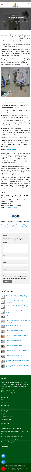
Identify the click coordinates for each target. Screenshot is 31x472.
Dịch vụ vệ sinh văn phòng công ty (15, 355)
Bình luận (5, 242)
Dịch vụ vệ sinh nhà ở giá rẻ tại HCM (15, 330)
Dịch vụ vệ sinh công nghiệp (13, 316)
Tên (4, 255)
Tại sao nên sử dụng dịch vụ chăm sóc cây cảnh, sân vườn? (17, 301)
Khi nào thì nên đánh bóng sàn (13, 325)
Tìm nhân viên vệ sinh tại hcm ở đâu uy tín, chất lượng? (7, 227)
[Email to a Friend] (18, 216)
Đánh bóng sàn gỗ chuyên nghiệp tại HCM (17, 335)
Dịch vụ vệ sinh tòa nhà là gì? (13, 340)
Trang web (5, 269)
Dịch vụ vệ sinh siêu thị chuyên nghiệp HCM (17, 350)
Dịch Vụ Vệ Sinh (15, 15)
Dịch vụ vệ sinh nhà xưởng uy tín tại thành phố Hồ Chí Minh (18, 321)
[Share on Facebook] (13, 216)
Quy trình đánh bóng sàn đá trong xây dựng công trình (17, 365)
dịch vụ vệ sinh (11, 149)
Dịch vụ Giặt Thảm (6, 419)
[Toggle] (29, 402)
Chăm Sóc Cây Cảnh (6, 416)
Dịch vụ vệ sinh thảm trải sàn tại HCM (16, 345)
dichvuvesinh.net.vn (23, 21)
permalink (27, 221)
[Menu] (2, 5)
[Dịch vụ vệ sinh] (15, 5)
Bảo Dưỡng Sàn (5, 405)
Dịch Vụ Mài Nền (5, 408)
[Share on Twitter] (15, 216)
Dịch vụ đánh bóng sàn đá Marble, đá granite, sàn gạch (23, 227)
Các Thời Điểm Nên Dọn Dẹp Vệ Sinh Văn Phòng (16, 311)
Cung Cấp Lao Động (6, 414)
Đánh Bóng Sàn (5, 411)
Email (4, 262)
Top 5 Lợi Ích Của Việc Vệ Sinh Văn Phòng (17, 306)
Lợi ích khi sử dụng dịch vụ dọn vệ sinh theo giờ (17, 361)
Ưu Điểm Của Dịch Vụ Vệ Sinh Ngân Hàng (16, 296)
